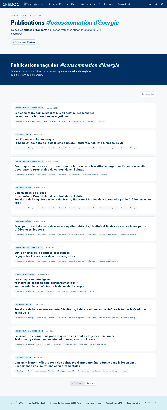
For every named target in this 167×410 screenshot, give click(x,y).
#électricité (91, 121)
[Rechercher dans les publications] (162, 4)
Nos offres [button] (71, 4)
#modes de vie (74, 175)
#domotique (41, 148)
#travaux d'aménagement (108, 148)
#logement (62, 148)
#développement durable (65, 371)
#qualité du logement (76, 148)
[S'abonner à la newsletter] (156, 4)
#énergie (101, 121)
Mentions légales (93, 403)
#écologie (62, 121)
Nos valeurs (108, 4)
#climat (29, 371)
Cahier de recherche (25, 274)
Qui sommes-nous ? (90, 4)
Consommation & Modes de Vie (29, 108)
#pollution (96, 371)
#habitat (52, 148)
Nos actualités (55, 4)
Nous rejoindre (125, 4)
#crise (39, 344)
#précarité (83, 344)
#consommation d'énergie (25, 121)
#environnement (83, 371)
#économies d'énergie (76, 121)
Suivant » (91, 383)
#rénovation (92, 148)
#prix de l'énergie (50, 121)
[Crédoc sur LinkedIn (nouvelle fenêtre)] (150, 4)
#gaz (39, 121)
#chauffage (19, 371)
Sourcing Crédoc (23, 135)
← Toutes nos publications (24, 42)
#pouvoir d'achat (71, 344)
